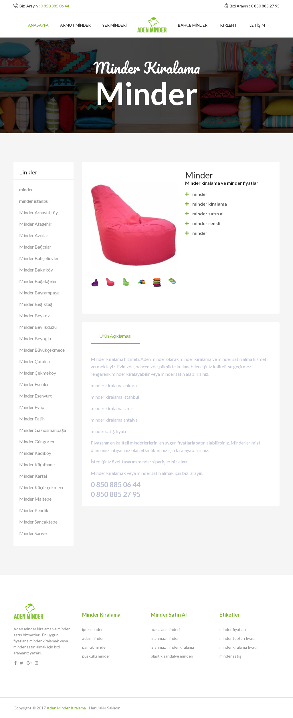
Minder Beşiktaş (35, 304)
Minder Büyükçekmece (42, 350)
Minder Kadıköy (35, 453)
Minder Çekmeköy (37, 372)
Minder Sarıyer (33, 533)
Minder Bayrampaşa (39, 292)
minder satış (230, 656)
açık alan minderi (165, 629)
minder (26, 189)
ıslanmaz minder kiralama (172, 647)
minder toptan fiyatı (237, 638)
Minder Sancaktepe (38, 521)
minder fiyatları (232, 629)
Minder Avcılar (33, 235)
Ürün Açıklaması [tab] (115, 336)
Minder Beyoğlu (35, 338)
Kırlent (228, 25)
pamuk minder (94, 647)
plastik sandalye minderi (172, 656)
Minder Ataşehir (35, 224)
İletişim (256, 25)
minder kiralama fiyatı (238, 647)
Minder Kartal (33, 476)
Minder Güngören (36, 441)
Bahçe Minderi (193, 25)
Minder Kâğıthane (37, 464)
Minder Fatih (32, 418)
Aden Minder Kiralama (66, 707)
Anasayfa (38, 25)
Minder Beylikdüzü (38, 327)
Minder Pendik (33, 510)
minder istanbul (34, 201)
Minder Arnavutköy (38, 212)
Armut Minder (75, 25)
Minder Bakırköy (36, 269)
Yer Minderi (114, 25)
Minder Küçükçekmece (41, 487)
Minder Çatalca (34, 361)
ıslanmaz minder (165, 638)
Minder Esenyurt (35, 395)
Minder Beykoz (34, 315)
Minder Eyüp (31, 407)
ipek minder (92, 629)
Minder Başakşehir (38, 281)
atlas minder (93, 638)
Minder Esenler (34, 384)
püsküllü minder (96, 656)
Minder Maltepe (35, 498)
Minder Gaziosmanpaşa (42, 430)
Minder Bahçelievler (39, 258)
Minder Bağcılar (35, 246)
